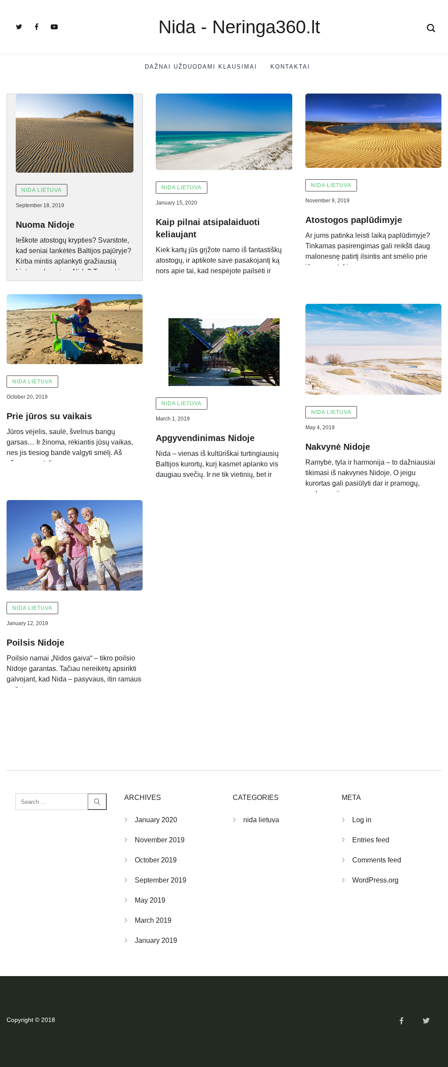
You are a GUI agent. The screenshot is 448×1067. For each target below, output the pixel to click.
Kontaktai (290, 66)
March (153, 920)
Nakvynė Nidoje (337, 447)
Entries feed (370, 840)
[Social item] (19, 27)
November (160, 840)
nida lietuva (41, 190)
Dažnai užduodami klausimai (201, 66)
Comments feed (376, 860)
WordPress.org (375, 880)
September (160, 880)
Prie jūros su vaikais (49, 416)
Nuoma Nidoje (45, 224)
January (156, 820)
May (150, 900)
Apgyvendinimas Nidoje (205, 438)
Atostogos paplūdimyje (353, 220)
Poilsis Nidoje (35, 642)
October (156, 860)
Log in (361, 820)
